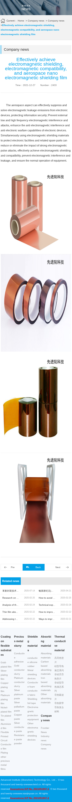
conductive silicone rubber (32, 662)
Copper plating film (5, 687)
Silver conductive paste (19, 727)
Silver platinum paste (18, 694)
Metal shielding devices (32, 674)
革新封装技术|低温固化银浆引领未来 (21, 590)
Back (38, 567)
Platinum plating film (5, 699)
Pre (13, 567)
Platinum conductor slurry (19, 682)
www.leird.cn (34, 784)
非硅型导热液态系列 (59, 686)
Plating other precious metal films (5, 760)
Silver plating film (4, 674)
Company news (36, 20)
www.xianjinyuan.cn (27, 793)
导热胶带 (59, 703)
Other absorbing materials (46, 698)
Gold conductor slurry (19, 669)
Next (57, 567)
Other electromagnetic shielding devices (32, 731)
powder (18, 743)
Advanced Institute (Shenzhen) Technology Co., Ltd (28, 779)
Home (21, 20)
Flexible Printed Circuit (5, 736)
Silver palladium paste (19, 706)
